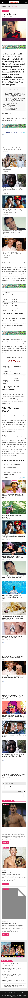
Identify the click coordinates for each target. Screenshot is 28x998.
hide (18, 89)
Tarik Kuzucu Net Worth (9, 105)
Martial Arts (5, 10)
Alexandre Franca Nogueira (9, 923)
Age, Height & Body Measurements (11, 106)
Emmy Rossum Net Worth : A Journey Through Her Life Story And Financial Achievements (12, 970)
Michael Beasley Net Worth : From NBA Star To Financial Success (13, 964)
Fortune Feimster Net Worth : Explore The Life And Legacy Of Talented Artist (13, 986)
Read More (5, 842)
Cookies (20, 992)
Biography (6, 104)
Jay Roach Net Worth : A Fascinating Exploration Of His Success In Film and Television (12, 976)
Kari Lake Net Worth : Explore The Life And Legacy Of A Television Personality (13, 981)
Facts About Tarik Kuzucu (9, 109)
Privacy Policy (14, 994)
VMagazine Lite (14, 996)
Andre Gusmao (6, 831)
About (6, 992)
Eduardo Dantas (6, 872)
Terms (15, 992)
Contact (11, 992)
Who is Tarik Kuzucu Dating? (10, 108)
